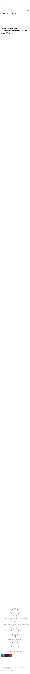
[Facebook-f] (3, 655)
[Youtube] (10, 655)
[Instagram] (7, 655)
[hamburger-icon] (27, 10)
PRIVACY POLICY (5, 670)
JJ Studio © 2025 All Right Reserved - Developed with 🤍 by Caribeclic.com (14, 668)
